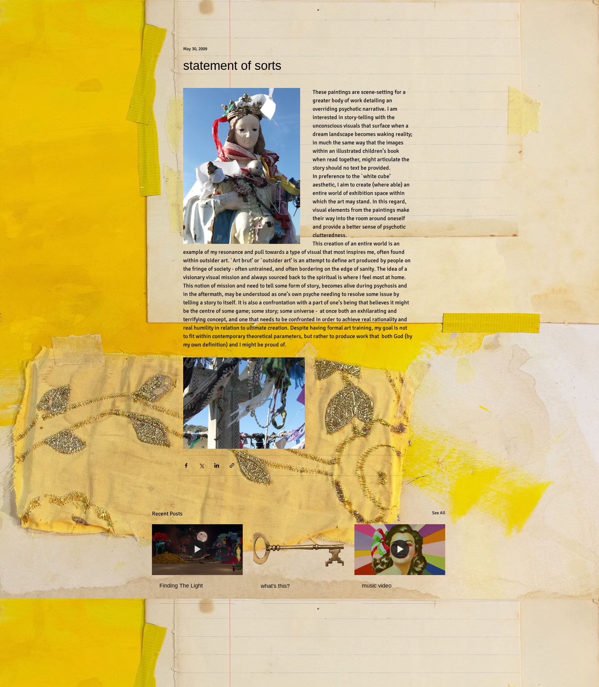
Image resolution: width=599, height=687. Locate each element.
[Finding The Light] (197, 549)
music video (377, 586)
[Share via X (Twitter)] (201, 465)
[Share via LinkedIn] (217, 465)
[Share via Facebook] (186, 465)
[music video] (399, 549)
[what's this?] (298, 549)
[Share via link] (232, 465)
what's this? (275, 586)
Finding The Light (181, 586)
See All (438, 512)
